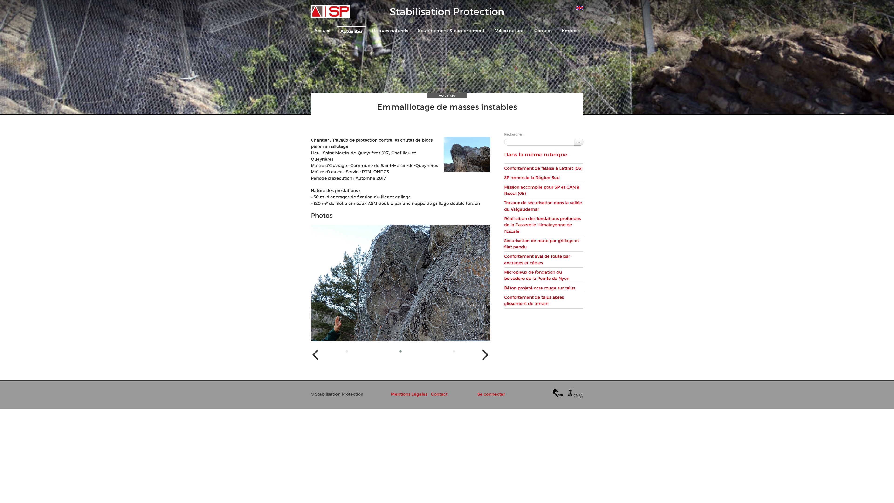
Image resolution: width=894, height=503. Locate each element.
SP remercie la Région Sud (532, 177)
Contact (543, 30)
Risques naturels (390, 30)
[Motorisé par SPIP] (560, 394)
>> (578, 142)
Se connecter (491, 394)
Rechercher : (514, 134)
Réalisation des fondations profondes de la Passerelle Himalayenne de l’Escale (542, 225)
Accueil (322, 30)
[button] (347, 351)
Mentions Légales (409, 394)
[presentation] (315, 354)
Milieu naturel (509, 30)
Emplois (571, 30)
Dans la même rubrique (535, 154)
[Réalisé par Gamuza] (575, 394)
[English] (579, 7)
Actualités (351, 31)
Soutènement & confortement (451, 30)
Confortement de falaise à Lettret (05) (543, 168)
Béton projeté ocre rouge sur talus (539, 288)
